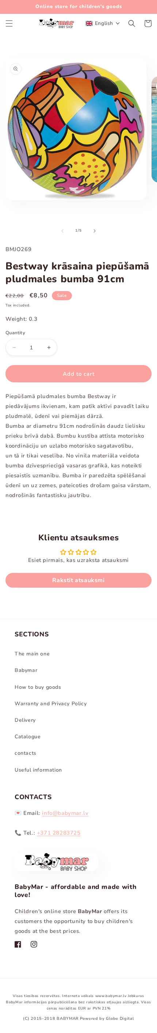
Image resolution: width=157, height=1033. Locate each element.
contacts (26, 753)
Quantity (15, 333)
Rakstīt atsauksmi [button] (78, 580)
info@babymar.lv (65, 813)
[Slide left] (62, 231)
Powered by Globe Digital (107, 1018)
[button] (9, 23)
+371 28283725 (59, 833)
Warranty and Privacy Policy (51, 703)
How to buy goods (38, 687)
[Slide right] (95, 231)
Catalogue (28, 736)
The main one (32, 653)
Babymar (26, 670)
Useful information (38, 770)
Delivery (25, 720)
